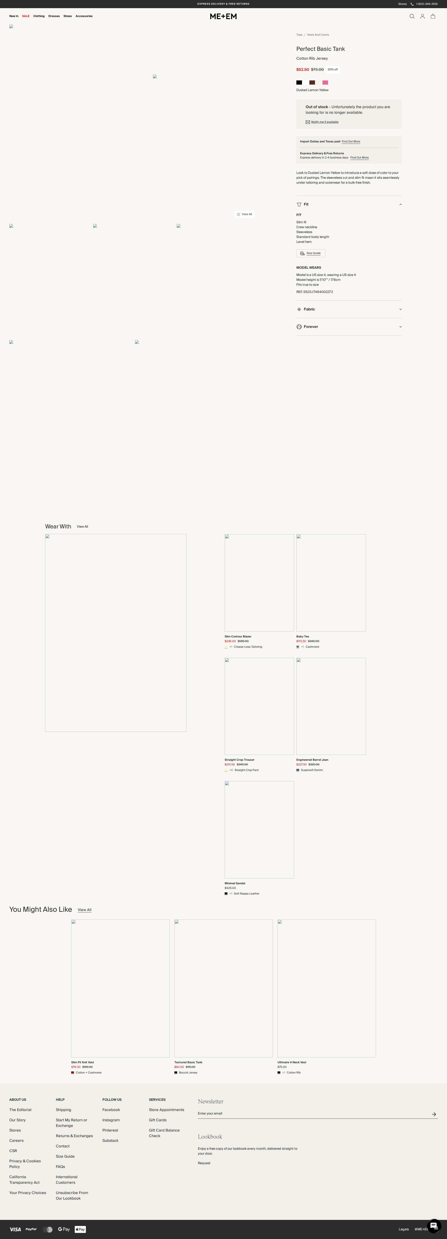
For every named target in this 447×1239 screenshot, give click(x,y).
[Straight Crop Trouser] (259, 706)
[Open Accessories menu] (84, 19)
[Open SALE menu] (25, 19)
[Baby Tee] (331, 583)
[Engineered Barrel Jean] (331, 706)
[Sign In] (422, 16)
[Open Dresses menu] (54, 19)
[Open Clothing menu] (38, 19)
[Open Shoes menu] (67, 19)
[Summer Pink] (325, 83)
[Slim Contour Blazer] (259, 583)
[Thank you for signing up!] (435, 1114)
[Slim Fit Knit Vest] (120, 988)
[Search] (412, 16)
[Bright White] (305, 83)
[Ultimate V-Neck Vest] (327, 988)
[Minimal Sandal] (259, 829)
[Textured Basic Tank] (223, 988)
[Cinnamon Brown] (312, 83)
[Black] (299, 83)
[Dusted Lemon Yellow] (319, 83)
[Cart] (433, 16)
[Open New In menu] (13, 19)
